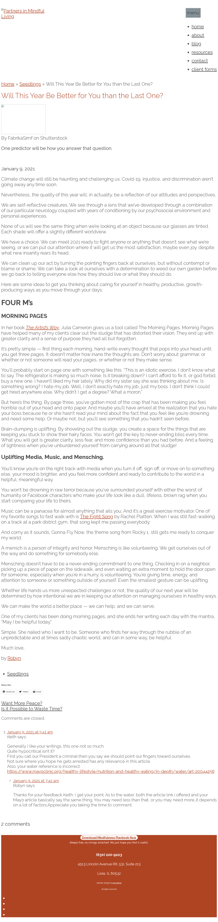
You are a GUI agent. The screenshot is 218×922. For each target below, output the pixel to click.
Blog (196, 43)
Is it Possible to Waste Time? (31, 708)
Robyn (14, 658)
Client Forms (204, 69)
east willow (116, 883)
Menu (193, 12)
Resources (202, 52)
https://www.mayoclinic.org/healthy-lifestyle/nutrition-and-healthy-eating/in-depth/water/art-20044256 (110, 771)
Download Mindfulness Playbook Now (109, 837)
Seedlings (30, 84)
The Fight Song (96, 516)
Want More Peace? (21, 703)
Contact (200, 60)
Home (198, 26)
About (198, 35)
